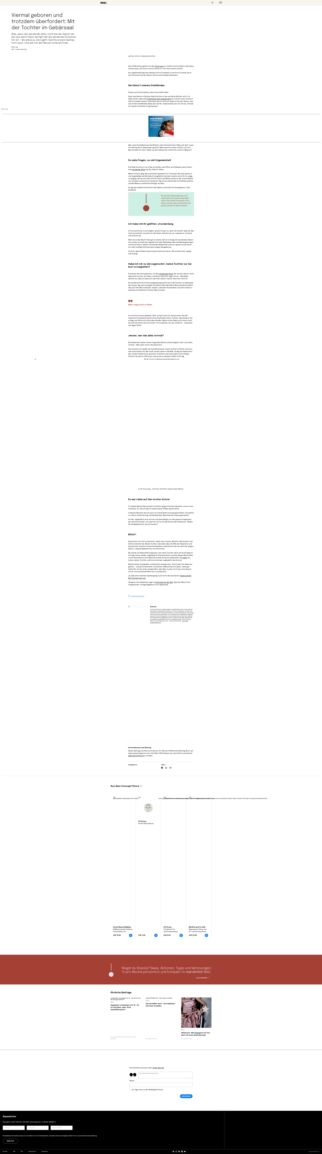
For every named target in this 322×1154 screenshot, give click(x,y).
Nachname (294, 1134)
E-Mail (293, 1142)
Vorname (293, 1127)
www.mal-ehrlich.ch (136, 756)
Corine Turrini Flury (21, 49)
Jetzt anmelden (202, 977)
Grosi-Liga (159, 66)
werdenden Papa (166, 274)
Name (132, 1081)
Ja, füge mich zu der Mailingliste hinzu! (147, 1090)
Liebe (185, 558)
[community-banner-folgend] (161, 136)
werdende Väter (138, 170)
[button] (114, 797)
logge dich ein (158, 1068)
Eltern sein (14, 47)
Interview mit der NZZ (164, 582)
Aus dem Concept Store (125, 786)
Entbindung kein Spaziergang (159, 99)
